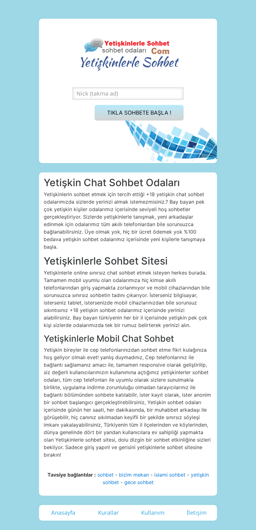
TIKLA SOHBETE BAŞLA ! (139, 112)
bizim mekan (134, 475)
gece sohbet (139, 482)
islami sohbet (169, 475)
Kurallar (108, 512)
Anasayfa (63, 512)
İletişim (197, 512)
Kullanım (153, 512)
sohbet (105, 475)
